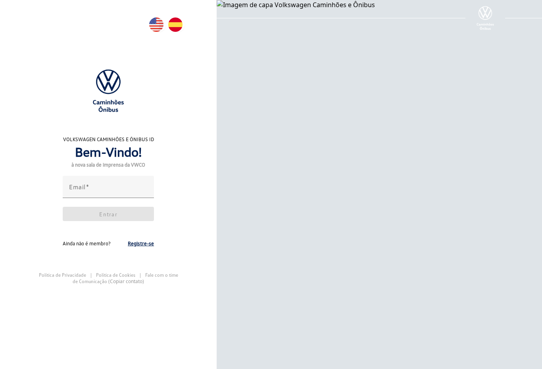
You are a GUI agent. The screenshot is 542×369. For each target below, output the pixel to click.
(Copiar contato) (126, 281)
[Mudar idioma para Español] (178, 24)
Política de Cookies (115, 275)
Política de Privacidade (63, 275)
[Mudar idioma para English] (159, 24)
